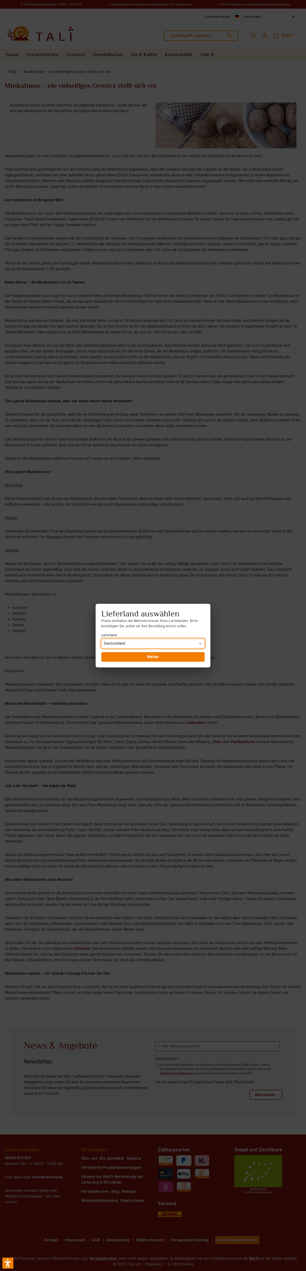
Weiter (153, 657)
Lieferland (109, 635)
